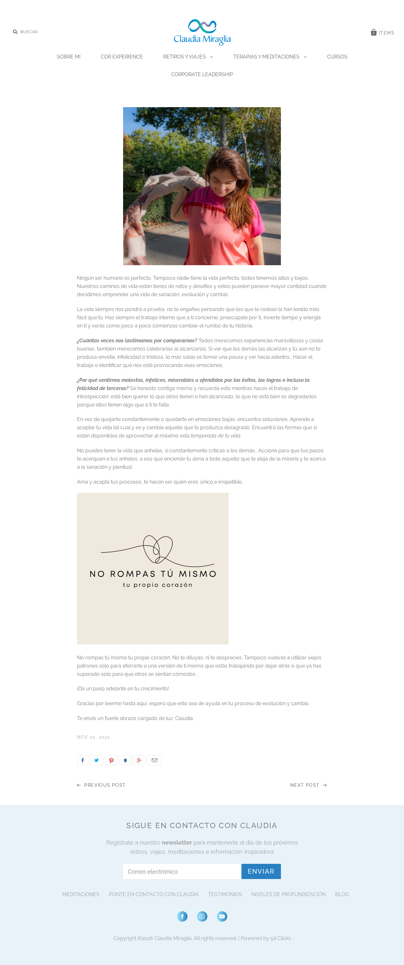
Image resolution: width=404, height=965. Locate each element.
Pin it (111, 760)
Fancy (125, 760)
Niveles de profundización (289, 894)
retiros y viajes (185, 57)
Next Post (305, 785)
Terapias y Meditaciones (267, 57)
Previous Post (104, 785)
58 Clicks (280, 938)
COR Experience (122, 57)
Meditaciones (80, 894)
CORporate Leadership (202, 74)
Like (82, 760)
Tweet (96, 760)
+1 (139, 760)
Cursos (337, 57)
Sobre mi (68, 57)
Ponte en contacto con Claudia (154, 894)
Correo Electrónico (154, 760)
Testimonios (225, 894)
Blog (342, 894)
